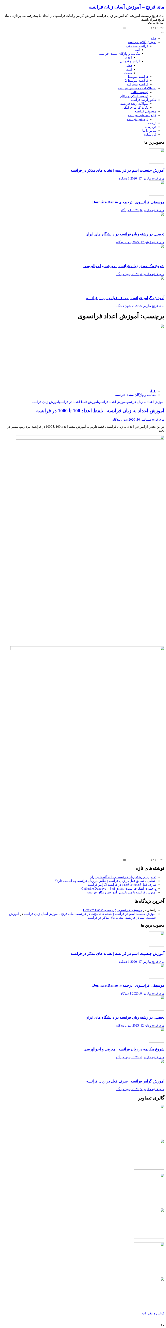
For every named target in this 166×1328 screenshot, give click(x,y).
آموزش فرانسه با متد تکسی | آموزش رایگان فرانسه (121, 892)
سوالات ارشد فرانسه (134, 103)
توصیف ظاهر (139, 92)
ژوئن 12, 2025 (142, 242)
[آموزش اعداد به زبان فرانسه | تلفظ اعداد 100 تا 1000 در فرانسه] (134, 384)
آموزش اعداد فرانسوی (112, 402)
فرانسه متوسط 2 (136, 80)
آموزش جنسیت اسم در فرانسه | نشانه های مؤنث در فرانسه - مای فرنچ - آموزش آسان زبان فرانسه (90, 914)
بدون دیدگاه (124, 242)
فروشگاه (150, 134)
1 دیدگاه (124, 178)
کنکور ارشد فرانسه (143, 99)
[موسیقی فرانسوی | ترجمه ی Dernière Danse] (156, 194)
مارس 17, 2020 (141, 178)
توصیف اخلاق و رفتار (134, 96)
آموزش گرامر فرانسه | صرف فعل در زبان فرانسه (125, 298)
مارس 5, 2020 (141, 306)
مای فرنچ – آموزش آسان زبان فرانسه (126, 7)
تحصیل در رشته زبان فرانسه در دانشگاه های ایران (124, 234)
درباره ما (150, 126)
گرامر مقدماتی (130, 61)
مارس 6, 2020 (141, 210)
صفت (128, 73)
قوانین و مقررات (153, 1313)
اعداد (128, 57)
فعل (129, 65)
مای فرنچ (158, 178)
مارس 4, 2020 (141, 274)
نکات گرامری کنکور (135, 107)
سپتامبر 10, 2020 (140, 419)
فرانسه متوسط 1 (136, 76)
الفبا (137, 49)
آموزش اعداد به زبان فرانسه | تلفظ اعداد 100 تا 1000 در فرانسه (100, 410)
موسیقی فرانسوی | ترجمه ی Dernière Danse (128, 202)
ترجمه (152, 123)
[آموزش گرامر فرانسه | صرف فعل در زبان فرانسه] (156, 290)
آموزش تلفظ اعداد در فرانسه (78, 402)
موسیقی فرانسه (145, 111)
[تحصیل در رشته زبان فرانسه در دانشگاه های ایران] (156, 226)
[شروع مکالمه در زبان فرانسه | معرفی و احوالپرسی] (156, 258)
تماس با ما (149, 130)
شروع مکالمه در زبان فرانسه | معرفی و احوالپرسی (123, 266)
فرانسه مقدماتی (137, 46)
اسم (129, 69)
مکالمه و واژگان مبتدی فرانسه (119, 53)
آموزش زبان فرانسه (45, 402)
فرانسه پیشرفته (137, 84)
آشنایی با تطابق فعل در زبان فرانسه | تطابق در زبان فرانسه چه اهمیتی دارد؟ (105, 880)
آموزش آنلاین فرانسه (142, 42)
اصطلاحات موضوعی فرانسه (137, 88)
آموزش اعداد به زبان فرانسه (145, 402)
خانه (153, 38)
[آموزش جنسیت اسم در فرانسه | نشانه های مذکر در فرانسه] (156, 162)
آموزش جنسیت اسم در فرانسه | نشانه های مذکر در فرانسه (117, 170)
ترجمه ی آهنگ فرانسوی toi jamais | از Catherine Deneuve (118, 888)
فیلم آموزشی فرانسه (142, 115)
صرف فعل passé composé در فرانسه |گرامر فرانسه (122, 884)
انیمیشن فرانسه (137, 119)
